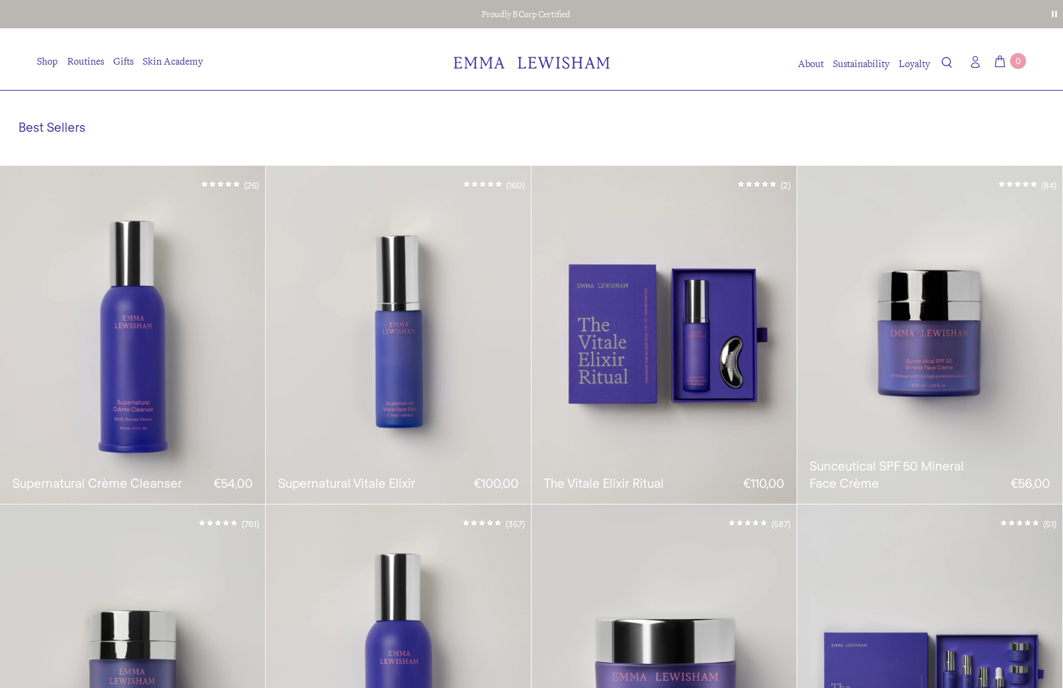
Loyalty (914, 63)
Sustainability (861, 63)
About (811, 63)
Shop (47, 61)
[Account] (972, 61)
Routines (85, 61)
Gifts (123, 61)
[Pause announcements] (1054, 14)
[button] (947, 64)
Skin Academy (173, 61)
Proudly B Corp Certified (526, 14)
